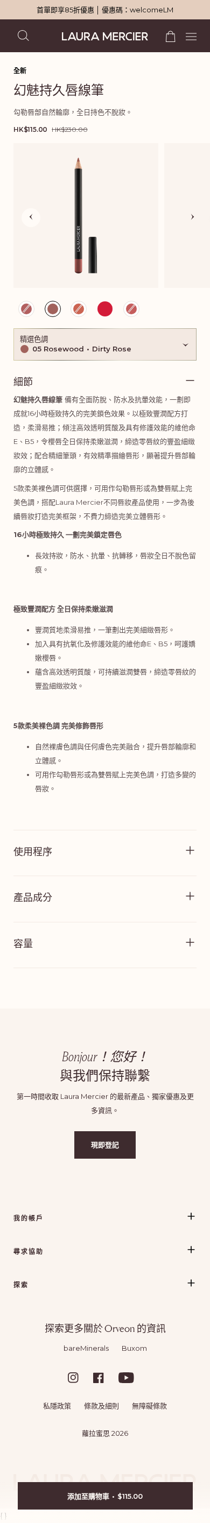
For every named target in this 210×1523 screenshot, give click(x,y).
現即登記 (105, 1144)
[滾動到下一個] (192, 217)
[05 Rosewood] (85, 215)
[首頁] (105, 36)
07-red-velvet (105, 310)
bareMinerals (86, 1348)
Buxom (134, 1348)
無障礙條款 (149, 1405)
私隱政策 (57, 1405)
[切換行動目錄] (188, 35)
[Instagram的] (80, 1378)
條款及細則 (101, 1405)
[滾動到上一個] (31, 217)
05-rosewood (53, 311)
